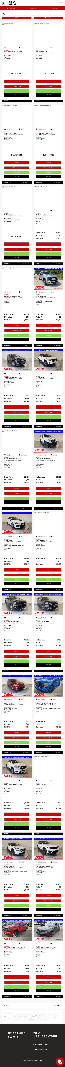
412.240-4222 (27, 101)
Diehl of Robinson (7, 101)
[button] (61, 278)
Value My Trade (17, 86)
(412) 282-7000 (11, 8)
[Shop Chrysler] (3, 3)
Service (55, 8)
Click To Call (17, 94)
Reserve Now (16, 91)
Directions (33, 8)
